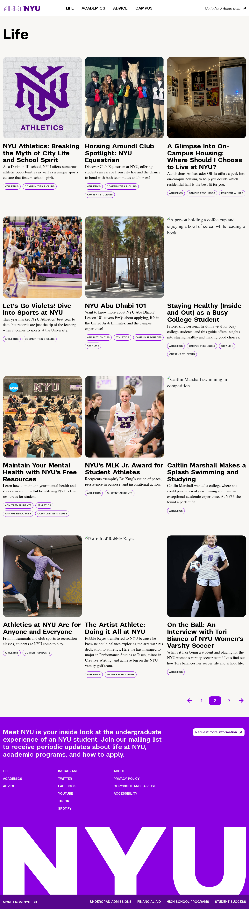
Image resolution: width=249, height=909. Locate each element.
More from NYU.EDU (20, 902)
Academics (93, 8)
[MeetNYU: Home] (21, 8)
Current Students (100, 194)
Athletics (11, 186)
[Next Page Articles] (241, 700)
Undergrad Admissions (111, 901)
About (119, 771)
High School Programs (188, 901)
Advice (120, 8)
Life (70, 8)
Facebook (67, 786)
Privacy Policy (127, 779)
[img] (42, 97)
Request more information (216, 732)
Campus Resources (202, 193)
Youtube (65, 794)
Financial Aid (149, 901)
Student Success (230, 901)
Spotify (65, 809)
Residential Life (232, 193)
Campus (144, 8)
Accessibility (125, 794)
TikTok (63, 801)
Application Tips (98, 337)
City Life (93, 345)
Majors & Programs (120, 674)
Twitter (65, 779)
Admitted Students (18, 505)
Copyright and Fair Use (135, 786)
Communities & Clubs (39, 186)
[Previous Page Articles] (189, 700)
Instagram (67, 771)
